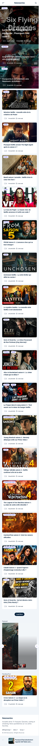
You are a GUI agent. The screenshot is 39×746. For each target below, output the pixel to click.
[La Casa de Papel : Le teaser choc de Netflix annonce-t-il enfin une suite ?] (18, 193)
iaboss (15, 724)
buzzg (21, 724)
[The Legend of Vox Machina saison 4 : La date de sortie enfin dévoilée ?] (18, 479)
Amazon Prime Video (9, 408)
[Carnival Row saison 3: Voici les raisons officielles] (18, 510)
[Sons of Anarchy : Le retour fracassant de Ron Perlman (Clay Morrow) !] (18, 320)
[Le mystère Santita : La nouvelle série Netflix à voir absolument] (18, 288)
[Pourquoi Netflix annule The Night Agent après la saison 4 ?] (18, 129)
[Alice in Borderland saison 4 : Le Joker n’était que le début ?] (18, 352)
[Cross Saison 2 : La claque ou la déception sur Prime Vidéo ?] (18, 669)
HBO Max (5, 46)
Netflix (5, 122)
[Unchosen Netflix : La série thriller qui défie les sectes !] (18, 256)
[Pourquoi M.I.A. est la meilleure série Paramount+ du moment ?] (19, 76)
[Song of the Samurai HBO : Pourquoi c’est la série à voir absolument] (19, 55)
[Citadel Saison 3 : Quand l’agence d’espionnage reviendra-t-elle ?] (18, 542)
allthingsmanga (6, 724)
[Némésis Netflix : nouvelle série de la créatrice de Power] (18, 97)
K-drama (6, 344)
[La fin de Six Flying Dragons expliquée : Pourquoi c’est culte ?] (19, 25)
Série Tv (5, 8)
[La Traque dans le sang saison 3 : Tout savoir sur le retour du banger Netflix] (18, 383)
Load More (19, 600)
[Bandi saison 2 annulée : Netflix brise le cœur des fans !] (18, 161)
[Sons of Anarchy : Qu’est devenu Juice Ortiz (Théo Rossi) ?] (18, 574)
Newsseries (19, 3)
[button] (3, 3)
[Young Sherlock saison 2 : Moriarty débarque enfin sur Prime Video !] (18, 415)
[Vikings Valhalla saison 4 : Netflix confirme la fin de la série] (18, 447)
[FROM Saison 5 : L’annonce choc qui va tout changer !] (18, 225)
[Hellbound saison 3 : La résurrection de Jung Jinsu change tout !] (18, 631)
